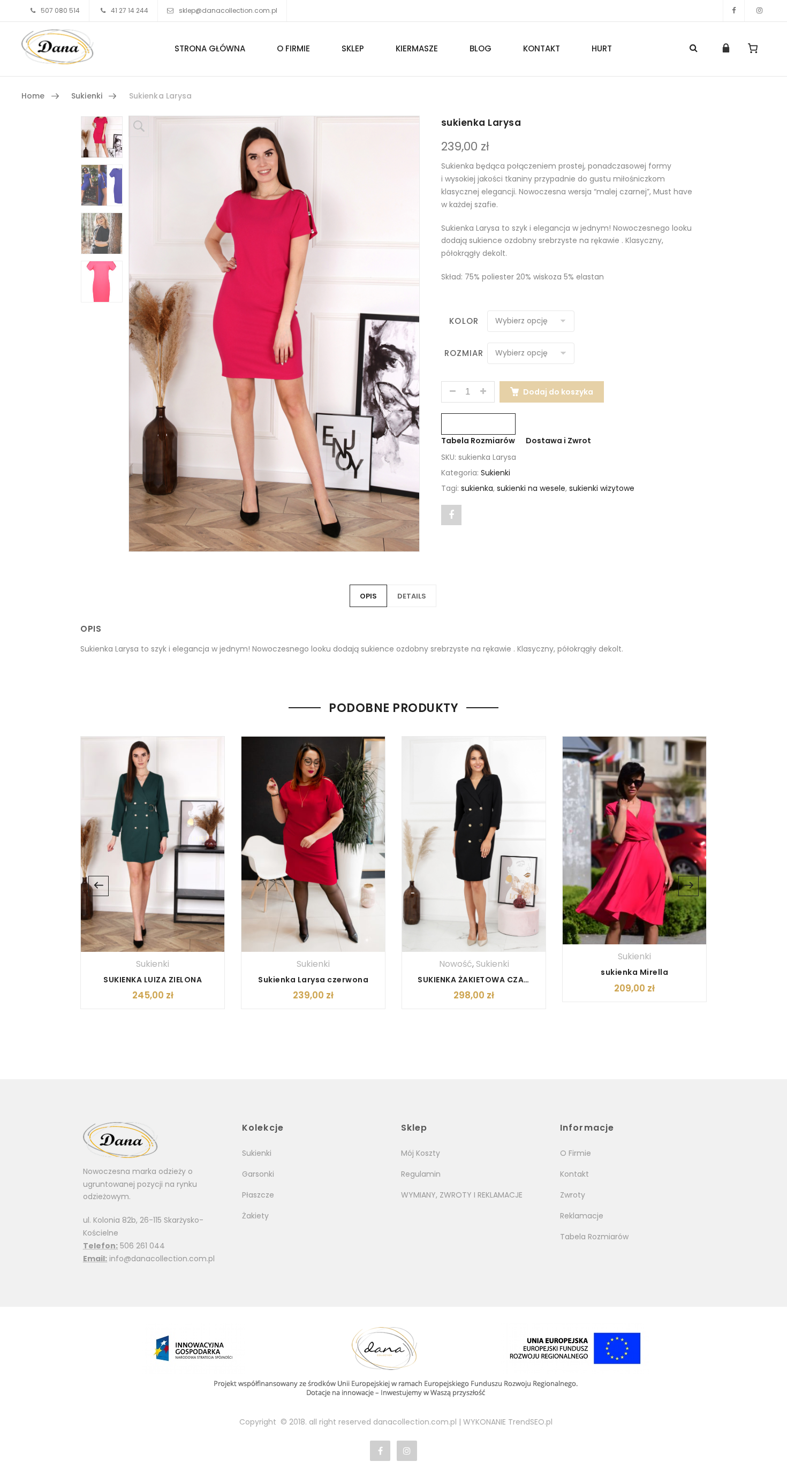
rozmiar (463, 353)
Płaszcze (258, 1195)
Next (688, 886)
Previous (98, 886)
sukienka (477, 488)
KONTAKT (541, 48)
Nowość (455, 964)
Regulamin (421, 1174)
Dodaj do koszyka (558, 392)
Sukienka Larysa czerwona (313, 979)
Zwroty (572, 1195)
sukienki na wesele (531, 488)
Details (411, 596)
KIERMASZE (417, 48)
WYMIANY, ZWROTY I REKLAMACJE (462, 1195)
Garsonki (258, 1174)
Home (33, 95)
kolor (463, 321)
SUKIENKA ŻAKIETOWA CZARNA (479, 979)
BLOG (480, 48)
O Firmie (575, 1153)
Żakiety (255, 1215)
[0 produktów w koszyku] (753, 48)
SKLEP (353, 48)
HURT (602, 48)
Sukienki (86, 95)
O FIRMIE (293, 48)
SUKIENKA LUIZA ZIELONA (152, 979)
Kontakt (574, 1174)
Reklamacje (581, 1215)
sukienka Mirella (634, 972)
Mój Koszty (420, 1153)
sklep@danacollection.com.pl (228, 10)
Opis (368, 596)
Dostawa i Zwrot (558, 440)
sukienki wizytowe (601, 488)
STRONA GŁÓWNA (210, 48)
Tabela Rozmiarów (478, 440)
